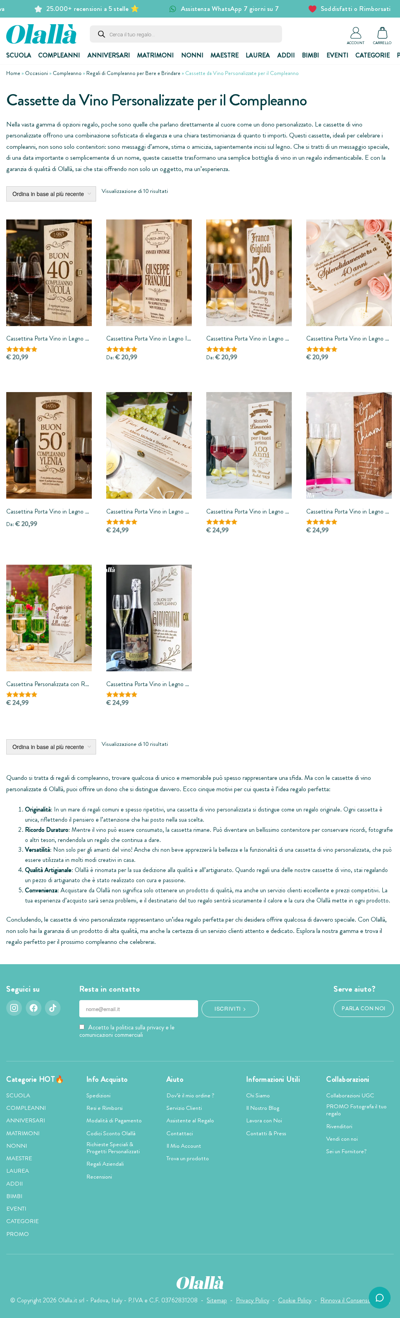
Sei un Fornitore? (346, 1151)
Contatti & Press (266, 1133)
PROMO (17, 1234)
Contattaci (179, 1133)
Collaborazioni (348, 1079)
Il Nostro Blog (262, 1107)
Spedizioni (98, 1095)
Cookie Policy (294, 1300)
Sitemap (217, 1300)
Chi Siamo (258, 1095)
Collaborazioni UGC (350, 1095)
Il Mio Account (183, 1145)
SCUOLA (18, 55)
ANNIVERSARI (109, 55)
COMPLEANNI (59, 55)
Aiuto (175, 1079)
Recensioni (99, 1176)
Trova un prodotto (187, 1158)
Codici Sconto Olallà (111, 1133)
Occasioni (36, 73)
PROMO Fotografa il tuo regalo (356, 1110)
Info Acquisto (107, 1079)
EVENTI (337, 55)
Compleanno (67, 73)
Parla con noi (364, 1008)
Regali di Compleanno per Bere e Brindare (133, 73)
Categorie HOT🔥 (35, 1079)
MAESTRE (225, 55)
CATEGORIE (372, 55)
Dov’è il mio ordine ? (190, 1095)
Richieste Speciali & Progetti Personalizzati (113, 1148)
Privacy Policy (252, 1300)
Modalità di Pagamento (114, 1120)
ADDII (286, 55)
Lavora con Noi (264, 1120)
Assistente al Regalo (190, 1120)
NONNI (192, 55)
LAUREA (258, 55)
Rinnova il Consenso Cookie (355, 1300)
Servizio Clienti (184, 1107)
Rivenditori (339, 1126)
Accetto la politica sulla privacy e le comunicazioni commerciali (127, 1031)
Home (13, 73)
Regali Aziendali (105, 1163)
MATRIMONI (155, 55)
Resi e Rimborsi (104, 1107)
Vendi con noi (342, 1138)
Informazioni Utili (273, 1079)
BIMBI (310, 55)
